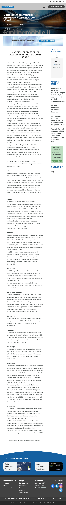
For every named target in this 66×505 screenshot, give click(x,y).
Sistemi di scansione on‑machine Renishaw (55, 108)
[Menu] (44, 7)
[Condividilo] (10, 29)
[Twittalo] (14, 29)
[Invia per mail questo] (5, 29)
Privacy (5, 485)
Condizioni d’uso (8, 488)
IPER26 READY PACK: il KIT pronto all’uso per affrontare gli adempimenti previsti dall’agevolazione (58, 94)
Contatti (6, 483)
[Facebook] (47, 1)
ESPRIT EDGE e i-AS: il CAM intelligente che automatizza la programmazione (58, 120)
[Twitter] (57, 1)
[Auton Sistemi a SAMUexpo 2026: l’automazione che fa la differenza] (56, 466)
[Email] (60, 1)
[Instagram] (53, 1)
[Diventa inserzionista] (33, 41)
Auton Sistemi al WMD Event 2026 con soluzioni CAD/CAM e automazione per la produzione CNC (57, 135)
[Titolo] (63, 1)
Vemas (57, 61)
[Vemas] (57, 57)
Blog (52, 172)
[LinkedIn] (50, 1)
